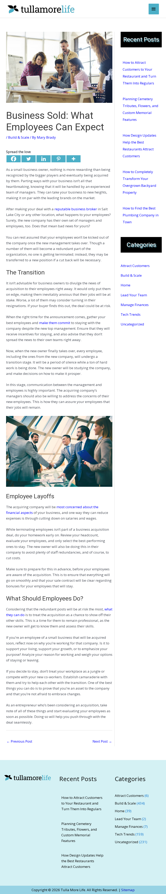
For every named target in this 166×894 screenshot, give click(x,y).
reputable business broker (75, 209)
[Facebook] (13, 158)
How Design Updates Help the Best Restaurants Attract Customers (82, 861)
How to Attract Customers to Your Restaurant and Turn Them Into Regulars (81, 803)
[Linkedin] (43, 158)
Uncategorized (132, 324)
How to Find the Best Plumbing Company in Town (141, 215)
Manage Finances (135, 304)
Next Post (102, 741)
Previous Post (19, 741)
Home (125, 285)
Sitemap (128, 890)
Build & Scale (18, 137)
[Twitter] (28, 158)
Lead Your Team (134, 295)
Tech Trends (130, 314)
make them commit (54, 322)
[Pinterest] (58, 158)
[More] (73, 158)
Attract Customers (135, 265)
